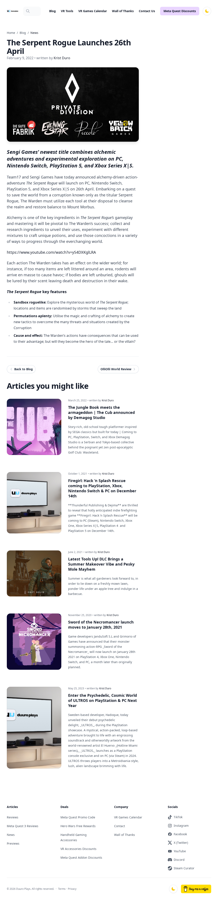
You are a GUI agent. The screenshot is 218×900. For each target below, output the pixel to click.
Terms (62, 889)
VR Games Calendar (92, 11)
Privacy (72, 889)
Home (11, 33)
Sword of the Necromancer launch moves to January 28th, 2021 (101, 624)
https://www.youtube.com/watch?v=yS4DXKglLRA (51, 252)
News (11, 835)
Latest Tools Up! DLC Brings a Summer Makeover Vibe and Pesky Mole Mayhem (101, 564)
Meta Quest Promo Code (77, 817)
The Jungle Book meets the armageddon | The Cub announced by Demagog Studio (101, 412)
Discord (179, 860)
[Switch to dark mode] (207, 11)
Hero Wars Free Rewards (78, 826)
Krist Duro (108, 400)
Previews (13, 843)
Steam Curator (184, 868)
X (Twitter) (181, 843)
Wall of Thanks (123, 11)
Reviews (12, 817)
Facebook (180, 834)
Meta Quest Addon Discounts (81, 857)
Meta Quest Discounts (180, 11)
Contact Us (147, 11)
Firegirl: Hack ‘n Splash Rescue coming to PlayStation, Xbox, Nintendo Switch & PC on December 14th (102, 488)
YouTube (180, 851)
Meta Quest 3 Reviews (22, 826)
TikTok (178, 817)
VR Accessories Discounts (78, 849)
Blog (52, 11)
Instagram (181, 826)
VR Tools (67, 11)
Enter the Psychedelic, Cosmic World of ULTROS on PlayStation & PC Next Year (102, 700)
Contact (119, 826)
